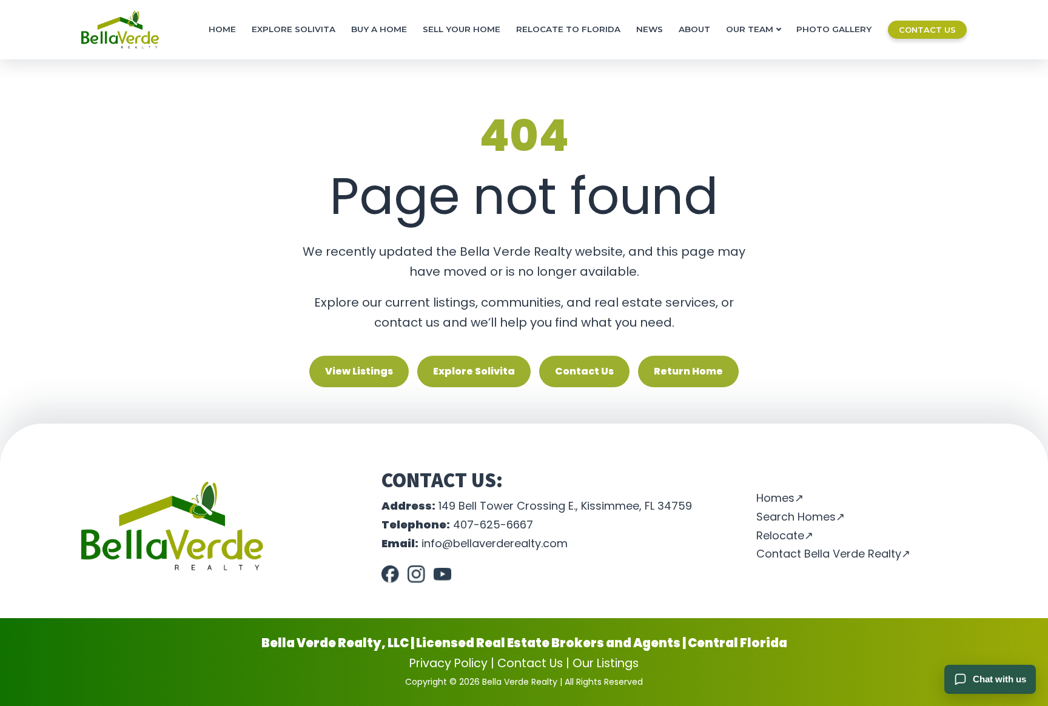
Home (222, 29)
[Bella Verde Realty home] (120, 29)
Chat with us (999, 679)
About (694, 29)
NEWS (649, 29)
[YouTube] (442, 574)
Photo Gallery (834, 29)
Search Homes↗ (800, 517)
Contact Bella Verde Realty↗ (833, 554)
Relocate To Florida (568, 29)
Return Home (688, 371)
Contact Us (927, 30)
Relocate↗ (784, 535)
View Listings (359, 371)
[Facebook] (390, 574)
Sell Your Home (461, 29)
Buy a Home (379, 29)
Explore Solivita (293, 29)
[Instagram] (416, 574)
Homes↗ (780, 498)
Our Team (749, 29)
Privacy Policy (448, 663)
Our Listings (606, 663)
